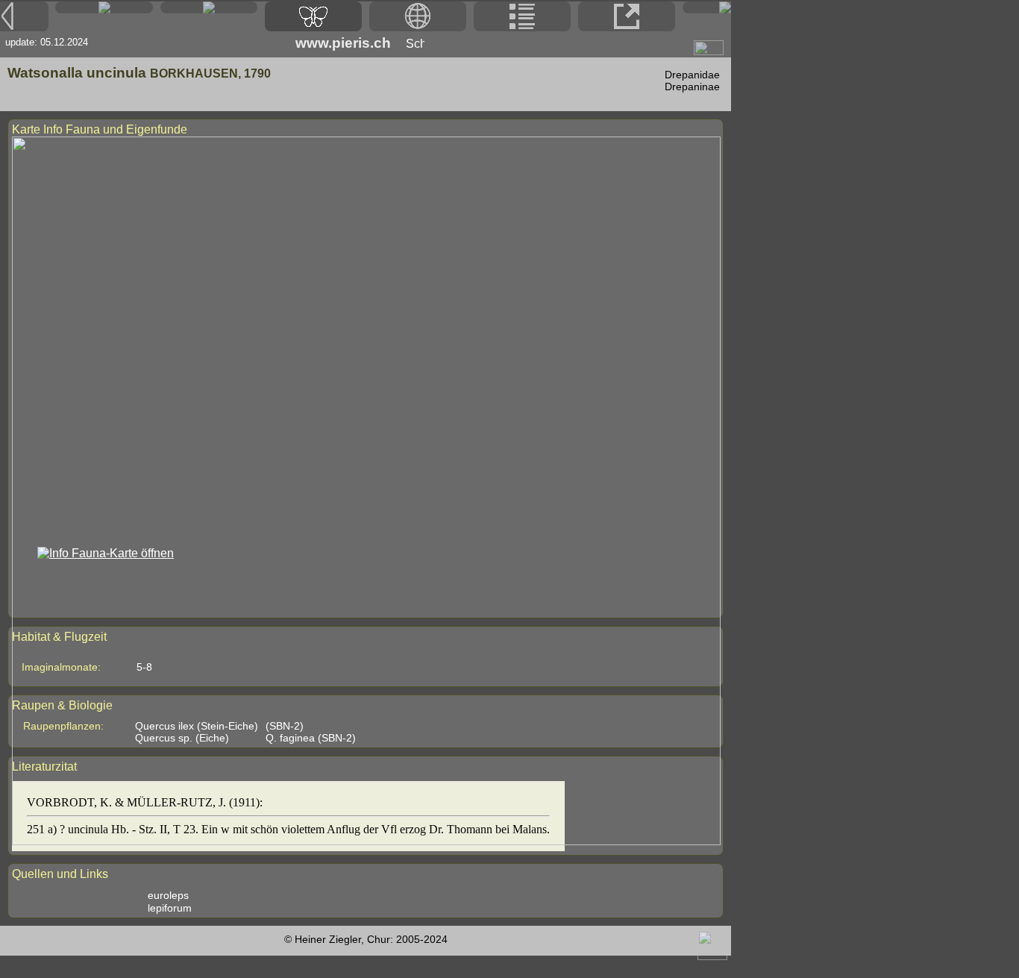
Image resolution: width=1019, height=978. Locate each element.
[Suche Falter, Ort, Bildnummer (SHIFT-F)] (209, 9)
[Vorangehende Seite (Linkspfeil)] (24, 16)
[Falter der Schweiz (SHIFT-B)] (313, 16)
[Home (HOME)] (103, 7)
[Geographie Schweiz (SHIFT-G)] (417, 16)
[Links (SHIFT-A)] (626, 16)
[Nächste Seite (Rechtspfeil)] (707, 7)
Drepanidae (692, 75)
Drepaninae (692, 87)
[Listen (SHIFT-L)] (522, 16)
